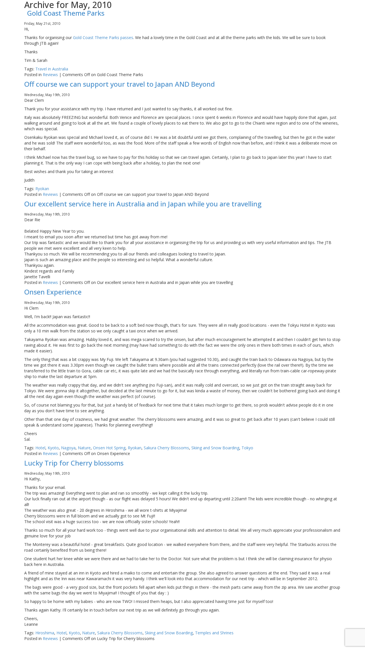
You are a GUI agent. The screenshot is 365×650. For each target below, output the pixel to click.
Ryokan (42, 188)
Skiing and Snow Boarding (215, 447)
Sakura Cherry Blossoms (166, 447)
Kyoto (53, 447)
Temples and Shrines (214, 632)
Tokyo (247, 447)
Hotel (40, 447)
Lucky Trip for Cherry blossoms (73, 463)
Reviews (50, 74)
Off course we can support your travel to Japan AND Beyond (119, 84)
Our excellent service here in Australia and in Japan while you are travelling (142, 203)
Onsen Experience (53, 291)
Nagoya (68, 447)
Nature (84, 447)
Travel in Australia (51, 69)
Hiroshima (44, 632)
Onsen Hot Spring (109, 447)
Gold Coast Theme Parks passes (103, 37)
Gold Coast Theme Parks (65, 13)
